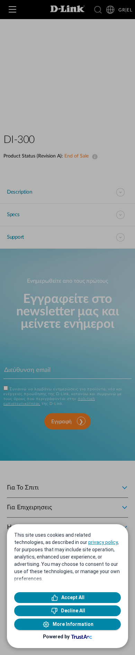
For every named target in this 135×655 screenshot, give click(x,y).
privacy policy (103, 542)
